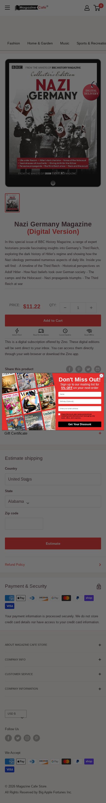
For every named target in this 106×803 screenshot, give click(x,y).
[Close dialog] (101, 375)
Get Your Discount (79, 424)
